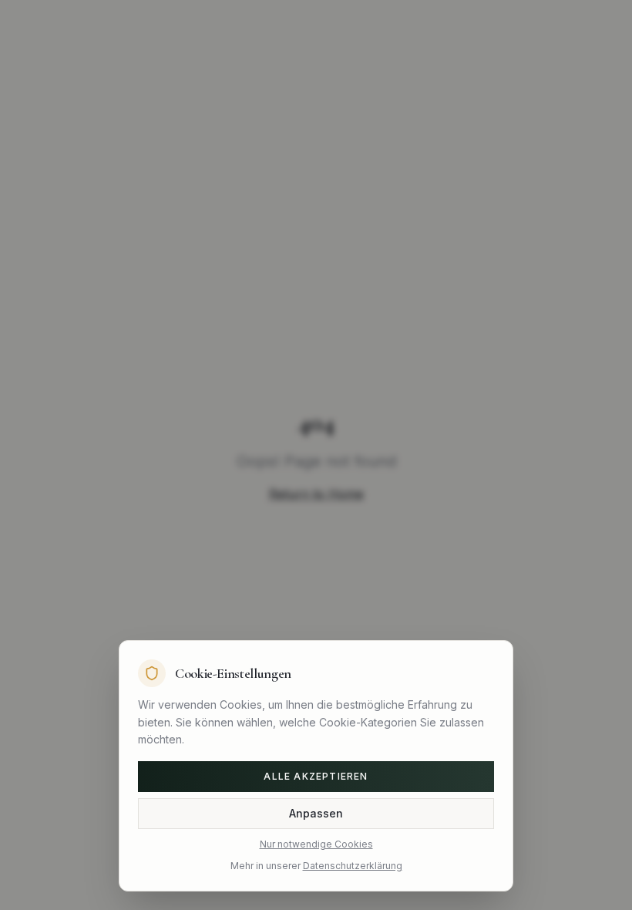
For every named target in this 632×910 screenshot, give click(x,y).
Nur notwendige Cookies (316, 844)
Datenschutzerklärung (352, 865)
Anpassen (316, 813)
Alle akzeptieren (316, 776)
